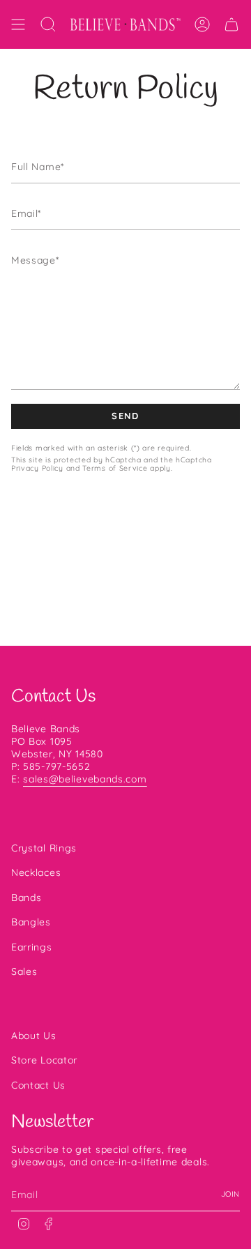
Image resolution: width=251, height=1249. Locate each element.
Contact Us (38, 1085)
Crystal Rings (44, 848)
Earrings (31, 947)
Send (125, 415)
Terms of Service (114, 468)
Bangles (31, 922)
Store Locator (44, 1060)
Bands (26, 897)
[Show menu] (18, 24)
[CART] (231, 24)
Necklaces (36, 872)
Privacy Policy (37, 468)
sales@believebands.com (84, 779)
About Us (33, 1035)
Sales (24, 971)
